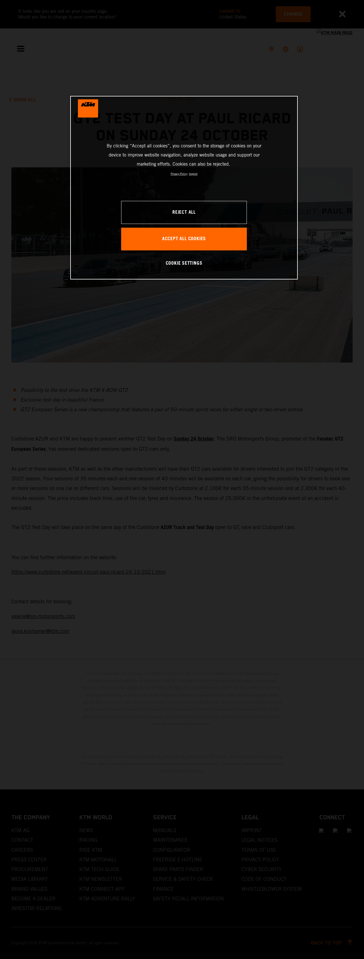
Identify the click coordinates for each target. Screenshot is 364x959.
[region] (184, 187)
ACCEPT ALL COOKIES (184, 238)
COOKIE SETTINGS (184, 263)
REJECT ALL (184, 212)
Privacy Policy (179, 173)
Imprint (193, 173)
